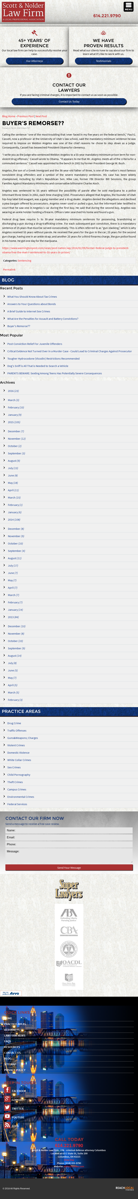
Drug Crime (14, 723)
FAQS (7, 1041)
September (16, 453)
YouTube (18, 1117)
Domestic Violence (18, 752)
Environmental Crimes (20, 796)
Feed (15, 1126)
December (15, 431)
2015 (13, 422)
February (15, 407)
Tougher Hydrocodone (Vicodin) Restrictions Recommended (43, 358)
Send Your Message (69, 867)
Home (8, 1018)
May (12, 483)
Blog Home (8, 116)
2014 (13, 519)
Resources (12, 1047)
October (14, 446)
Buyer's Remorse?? (18, 326)
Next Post (41, 116)
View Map (69, 1159)
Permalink (9, 269)
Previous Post (25, 116)
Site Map (10, 1064)
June (12, 475)
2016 (13, 391)
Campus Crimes (16, 789)
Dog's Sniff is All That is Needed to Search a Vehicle (37, 366)
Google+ (18, 1100)
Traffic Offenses (16, 730)
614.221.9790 (107, 15)
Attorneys (12, 1030)
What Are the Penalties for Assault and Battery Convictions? (42, 318)
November (16, 438)
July (12, 468)
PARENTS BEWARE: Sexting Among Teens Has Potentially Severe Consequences (54, 373)
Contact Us (12, 1053)
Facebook (19, 1091)
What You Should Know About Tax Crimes (32, 296)
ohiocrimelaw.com (74, 1166)
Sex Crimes (14, 767)
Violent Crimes (16, 745)
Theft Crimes (15, 782)
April (13, 490)
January (14, 414)
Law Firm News (14, 1035)
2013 (13, 617)
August (13, 460)
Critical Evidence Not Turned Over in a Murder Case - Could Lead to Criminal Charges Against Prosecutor (69, 351)
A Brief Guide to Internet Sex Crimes (28, 311)
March (13, 400)
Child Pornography (18, 774)
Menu (128, 9)
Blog (8, 1058)
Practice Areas (21, 711)
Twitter (18, 1108)
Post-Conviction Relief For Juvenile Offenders (34, 344)
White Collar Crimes (19, 760)
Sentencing (24, 260)
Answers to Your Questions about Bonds (31, 304)
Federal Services (17, 804)
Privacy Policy (15, 1070)
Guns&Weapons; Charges (22, 738)
